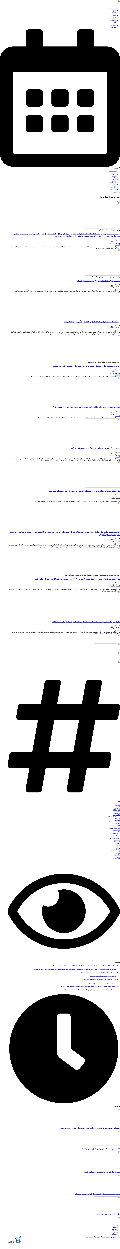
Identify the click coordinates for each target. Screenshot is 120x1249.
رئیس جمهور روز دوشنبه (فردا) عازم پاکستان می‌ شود (103, 976)
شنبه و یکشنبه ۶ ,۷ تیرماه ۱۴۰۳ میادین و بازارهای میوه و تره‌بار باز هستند (98, 972)
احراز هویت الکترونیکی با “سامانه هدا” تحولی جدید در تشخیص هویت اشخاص (86, 621)
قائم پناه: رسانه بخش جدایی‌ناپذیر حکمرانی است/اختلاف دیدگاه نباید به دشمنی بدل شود (90, 1128)
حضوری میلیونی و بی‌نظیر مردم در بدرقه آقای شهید (102, 1172)
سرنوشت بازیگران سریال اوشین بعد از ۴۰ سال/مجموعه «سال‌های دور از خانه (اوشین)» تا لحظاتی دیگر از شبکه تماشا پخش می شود (84, 965)
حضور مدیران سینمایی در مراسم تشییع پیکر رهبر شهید (101, 1148)
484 (96, 634)
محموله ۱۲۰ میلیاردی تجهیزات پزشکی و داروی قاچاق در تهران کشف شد (99, 979)
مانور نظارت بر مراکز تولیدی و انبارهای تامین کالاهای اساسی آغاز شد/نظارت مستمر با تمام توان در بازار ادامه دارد (88, 986)
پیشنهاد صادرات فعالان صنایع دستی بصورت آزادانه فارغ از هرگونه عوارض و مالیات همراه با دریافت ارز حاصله (89, 989)
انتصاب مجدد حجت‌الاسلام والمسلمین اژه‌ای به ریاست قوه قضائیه (97, 1194)
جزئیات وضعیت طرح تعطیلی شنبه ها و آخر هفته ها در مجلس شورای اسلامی (86, 366)
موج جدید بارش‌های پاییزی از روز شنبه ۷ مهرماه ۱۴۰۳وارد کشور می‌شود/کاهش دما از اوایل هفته (77, 579)
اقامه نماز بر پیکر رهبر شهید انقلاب (108, 1214)
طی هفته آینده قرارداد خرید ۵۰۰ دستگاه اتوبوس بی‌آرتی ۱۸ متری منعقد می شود (84, 491)
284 (109, 634)
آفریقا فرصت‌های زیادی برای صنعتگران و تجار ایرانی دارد (102, 983)
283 (112, 634)
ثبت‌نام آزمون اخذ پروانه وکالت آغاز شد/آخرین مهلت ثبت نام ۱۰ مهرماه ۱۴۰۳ (86, 407)
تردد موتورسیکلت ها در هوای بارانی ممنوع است (98, 280)
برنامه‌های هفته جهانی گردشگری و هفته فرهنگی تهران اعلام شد (92, 321)
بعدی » (93, 634)
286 (103, 634)
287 (101, 634)
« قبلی (118, 634)
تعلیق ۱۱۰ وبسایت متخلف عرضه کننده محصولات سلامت (95, 448)
